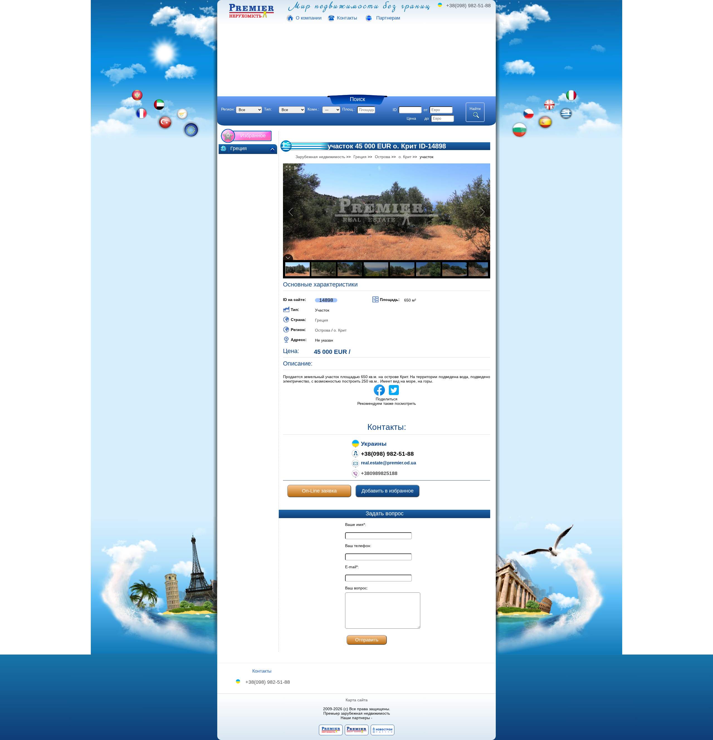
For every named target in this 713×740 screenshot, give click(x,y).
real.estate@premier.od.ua (388, 462)
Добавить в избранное (388, 491)
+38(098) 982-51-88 (468, 5)
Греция (321, 320)
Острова (322, 330)
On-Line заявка (319, 491)
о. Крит (340, 330)
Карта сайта (357, 700)
